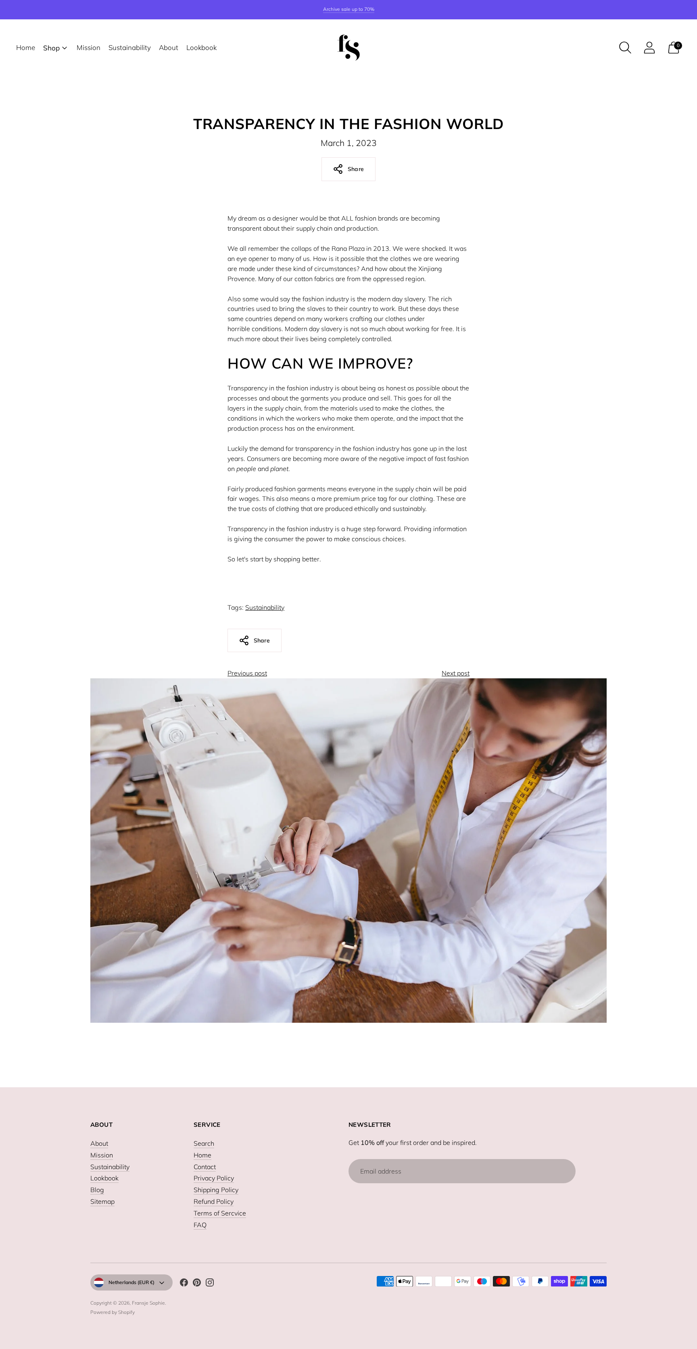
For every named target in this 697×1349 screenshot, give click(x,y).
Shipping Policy (216, 1190)
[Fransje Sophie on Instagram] (210, 1284)
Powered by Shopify (112, 1312)
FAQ (200, 1225)
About (168, 47)
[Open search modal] (625, 47)
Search (204, 1143)
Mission (88, 47)
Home (25, 47)
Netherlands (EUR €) (131, 1282)
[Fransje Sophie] (348, 47)
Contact (205, 1167)
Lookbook (201, 47)
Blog (97, 1190)
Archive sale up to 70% (348, 9)
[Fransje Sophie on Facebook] (184, 1284)
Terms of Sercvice (220, 1213)
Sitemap (102, 1201)
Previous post (247, 673)
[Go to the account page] (649, 47)
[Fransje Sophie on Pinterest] (197, 1284)
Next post (456, 673)
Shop (51, 48)
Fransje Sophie (148, 1303)
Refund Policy (214, 1201)
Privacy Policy (214, 1178)
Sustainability (130, 47)
